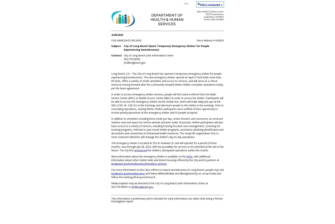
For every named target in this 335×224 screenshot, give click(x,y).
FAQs (189, 156)
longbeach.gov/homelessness (128, 173)
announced (140, 150)
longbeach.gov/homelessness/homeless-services (139, 163)
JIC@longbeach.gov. (143, 187)
